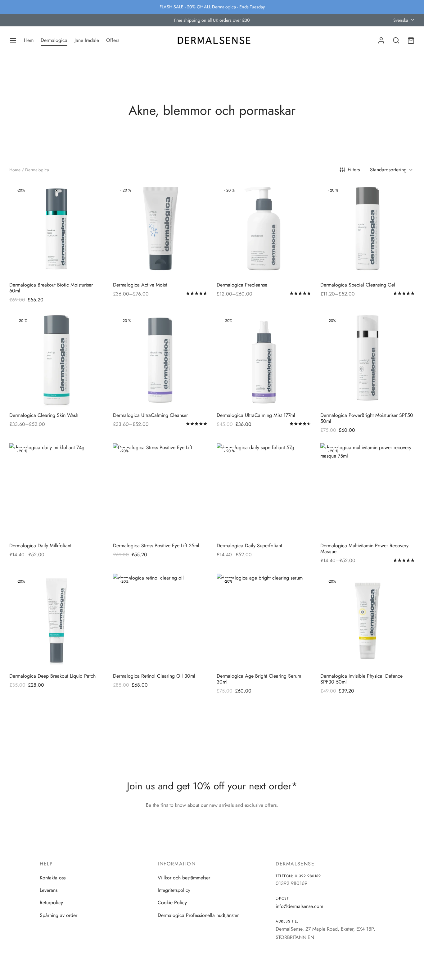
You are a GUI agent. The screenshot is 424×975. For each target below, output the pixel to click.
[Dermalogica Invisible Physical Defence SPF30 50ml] (367, 621)
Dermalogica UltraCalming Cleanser (150, 415)
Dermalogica (54, 40)
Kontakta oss (52, 877)
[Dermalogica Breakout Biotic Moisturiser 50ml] (56, 230)
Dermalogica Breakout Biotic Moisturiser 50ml (51, 287)
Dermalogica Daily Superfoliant (249, 545)
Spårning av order (58, 915)
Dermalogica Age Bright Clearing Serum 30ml (259, 678)
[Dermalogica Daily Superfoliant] (264, 490)
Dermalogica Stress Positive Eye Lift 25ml (156, 545)
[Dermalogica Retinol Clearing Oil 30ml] (160, 621)
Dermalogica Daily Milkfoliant (40, 545)
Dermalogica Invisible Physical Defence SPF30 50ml (361, 678)
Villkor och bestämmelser (184, 877)
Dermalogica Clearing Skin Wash (43, 415)
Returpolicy (51, 902)
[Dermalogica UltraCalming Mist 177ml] (264, 360)
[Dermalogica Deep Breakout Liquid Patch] (56, 621)
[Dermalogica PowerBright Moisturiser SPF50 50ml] (367, 360)
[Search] (396, 40)
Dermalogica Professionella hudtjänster (198, 915)
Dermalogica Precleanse (242, 284)
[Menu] (13, 40)
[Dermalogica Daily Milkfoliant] (56, 490)
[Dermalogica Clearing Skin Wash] (56, 360)
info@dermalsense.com (299, 906)
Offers (112, 40)
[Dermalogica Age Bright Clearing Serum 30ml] (264, 621)
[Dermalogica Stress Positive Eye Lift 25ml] (160, 490)
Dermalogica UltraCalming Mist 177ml (256, 415)
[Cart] (411, 40)
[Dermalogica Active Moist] (160, 230)
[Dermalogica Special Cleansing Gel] (367, 230)
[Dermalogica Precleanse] (264, 230)
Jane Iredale (86, 40)
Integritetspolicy (174, 890)
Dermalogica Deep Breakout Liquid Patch (52, 675)
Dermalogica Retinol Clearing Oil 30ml (154, 675)
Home (14, 170)
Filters (354, 169)
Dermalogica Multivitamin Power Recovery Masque (364, 548)
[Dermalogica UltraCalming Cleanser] (160, 360)
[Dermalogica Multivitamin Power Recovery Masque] (367, 490)
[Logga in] (381, 40)
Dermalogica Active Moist (140, 284)
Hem (29, 40)
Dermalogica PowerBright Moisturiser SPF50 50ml (366, 418)
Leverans (48, 890)
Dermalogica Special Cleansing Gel (357, 284)
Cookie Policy (172, 902)
